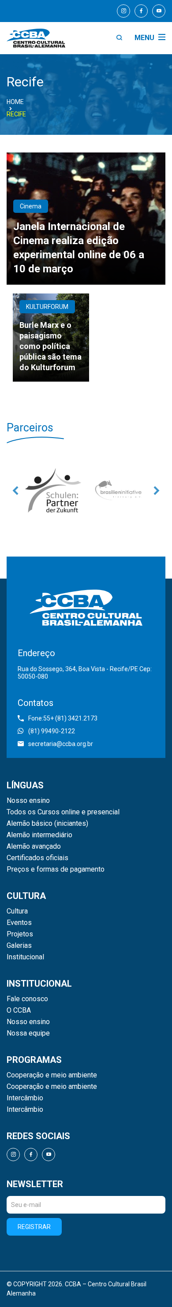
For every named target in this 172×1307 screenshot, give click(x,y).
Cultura (17, 911)
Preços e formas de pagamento (56, 869)
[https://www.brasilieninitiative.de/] (119, 490)
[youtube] (158, 11)
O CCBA (19, 1010)
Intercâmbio (25, 1098)
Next (156, 490)
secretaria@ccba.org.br (60, 744)
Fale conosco (27, 999)
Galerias (19, 945)
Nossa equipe (28, 1033)
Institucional (25, 957)
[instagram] (123, 11)
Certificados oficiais (37, 857)
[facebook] (141, 11)
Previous (15, 490)
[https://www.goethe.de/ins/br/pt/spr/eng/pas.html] (53, 490)
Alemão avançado (34, 846)
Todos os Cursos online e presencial (63, 812)
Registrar (34, 1226)
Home (15, 102)
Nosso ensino (28, 800)
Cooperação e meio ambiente (52, 1075)
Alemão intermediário (39, 835)
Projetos (20, 934)
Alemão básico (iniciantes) (47, 823)
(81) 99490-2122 (51, 731)
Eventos (19, 922)
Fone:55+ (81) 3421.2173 (62, 718)
